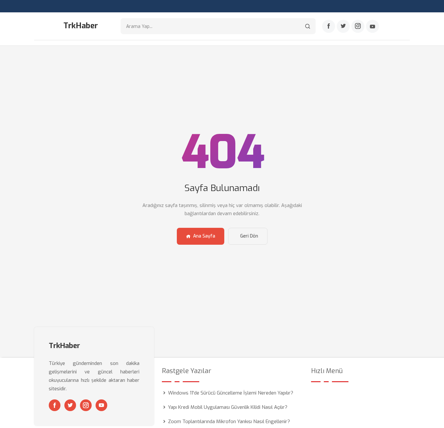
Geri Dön (249, 236)
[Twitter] (343, 26)
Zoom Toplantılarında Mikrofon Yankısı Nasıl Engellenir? (229, 421)
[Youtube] (372, 26)
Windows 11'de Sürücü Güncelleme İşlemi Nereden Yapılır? (230, 393)
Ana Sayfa (204, 236)
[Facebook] (328, 26)
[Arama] (307, 26)
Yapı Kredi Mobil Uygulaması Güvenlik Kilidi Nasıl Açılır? (227, 407)
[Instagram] (357, 26)
